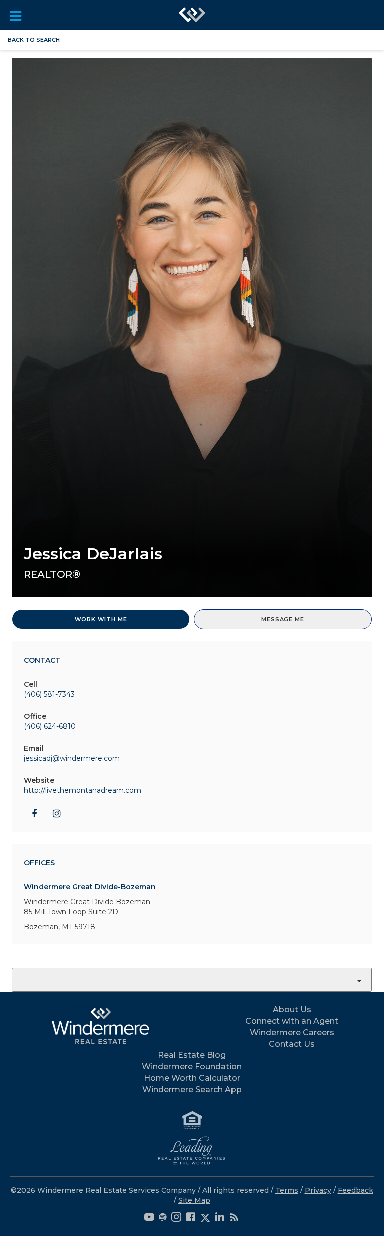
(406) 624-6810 (50, 726)
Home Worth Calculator (192, 1078)
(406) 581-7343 (49, 694)
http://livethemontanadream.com (83, 790)
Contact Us (292, 1044)
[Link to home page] (192, 15)
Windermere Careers (292, 1032)
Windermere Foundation (192, 1066)
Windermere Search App (192, 1089)
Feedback (356, 1190)
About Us (292, 1009)
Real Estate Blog (192, 1055)
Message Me (283, 619)
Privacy (318, 1190)
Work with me (101, 619)
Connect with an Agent (292, 1021)
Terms (287, 1190)
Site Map (194, 1200)
